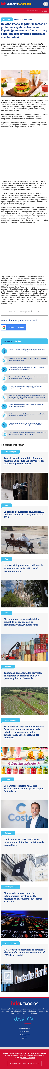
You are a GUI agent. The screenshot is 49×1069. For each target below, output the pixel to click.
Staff (24, 1038)
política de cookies (27, 1058)
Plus (6, 505)
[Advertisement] (24, 155)
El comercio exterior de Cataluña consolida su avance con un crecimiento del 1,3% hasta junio (27, 377)
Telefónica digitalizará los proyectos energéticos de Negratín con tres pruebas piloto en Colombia (25, 387)
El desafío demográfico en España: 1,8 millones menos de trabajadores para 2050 (27, 359)
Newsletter (25, 1035)
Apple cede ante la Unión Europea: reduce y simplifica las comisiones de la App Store (27, 415)
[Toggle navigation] (45, 10)
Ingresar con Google (16, 327)
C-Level (7, 779)
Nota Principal (10, 452)
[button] (19, 73)
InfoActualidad (10, 720)
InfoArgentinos (10, 887)
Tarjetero (24, 1031)
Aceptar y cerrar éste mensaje (25, 1063)
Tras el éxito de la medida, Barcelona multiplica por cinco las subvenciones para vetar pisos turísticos (27, 350)
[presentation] (3, 83)
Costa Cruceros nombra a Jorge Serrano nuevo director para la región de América (26, 405)
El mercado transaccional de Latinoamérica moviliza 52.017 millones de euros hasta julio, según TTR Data (26, 424)
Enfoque (6, 19)
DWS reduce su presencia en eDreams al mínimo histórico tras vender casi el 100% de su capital (27, 433)
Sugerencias (24, 1028)
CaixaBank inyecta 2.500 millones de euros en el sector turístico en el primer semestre (26, 368)
